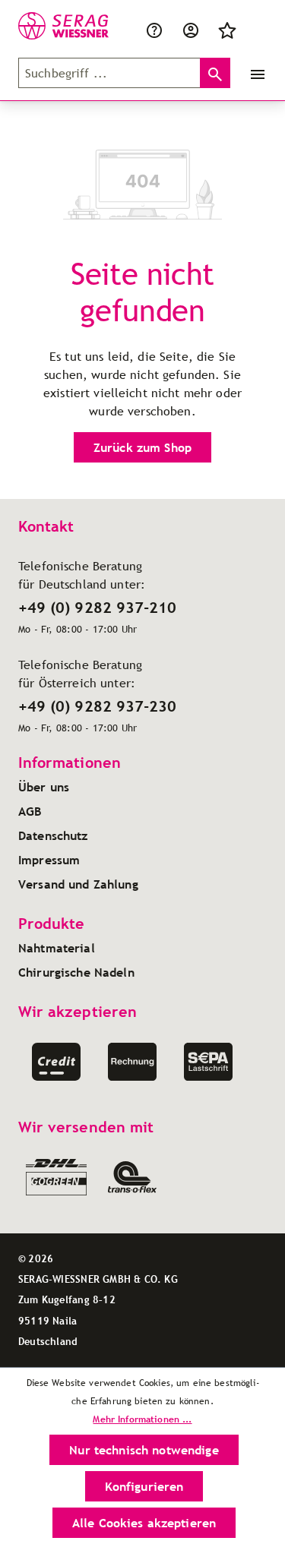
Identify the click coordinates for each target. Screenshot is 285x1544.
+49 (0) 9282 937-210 (97, 607)
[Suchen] (215, 73)
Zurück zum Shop (142, 447)
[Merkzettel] (227, 29)
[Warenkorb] (255, 29)
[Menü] (254, 73)
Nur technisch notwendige (143, 1449)
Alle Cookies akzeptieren (144, 1522)
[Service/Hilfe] (157, 29)
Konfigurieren (144, 1486)
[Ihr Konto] (191, 29)
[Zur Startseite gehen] (49, 25)
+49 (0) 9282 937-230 (97, 706)
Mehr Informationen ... (142, 1419)
